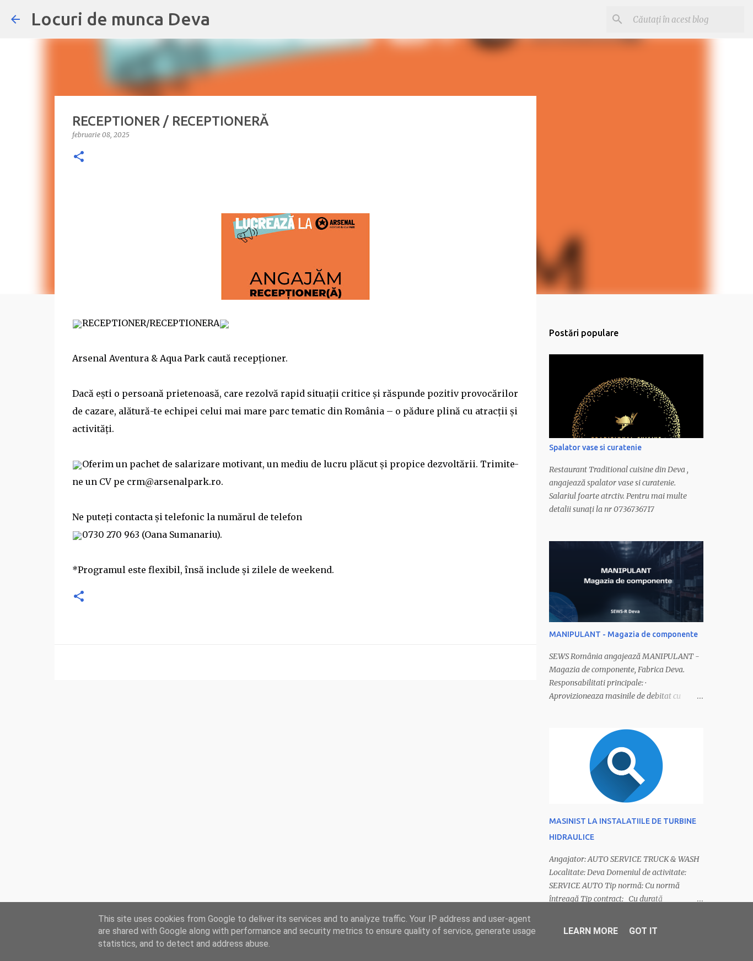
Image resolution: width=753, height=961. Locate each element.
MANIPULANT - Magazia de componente (623, 634)
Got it (643, 931)
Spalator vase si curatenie (595, 447)
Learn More (590, 931)
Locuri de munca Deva (120, 19)
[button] (78, 157)
